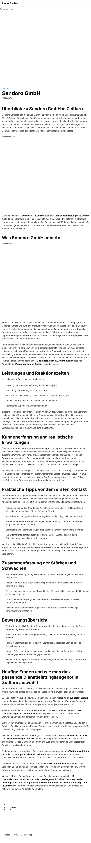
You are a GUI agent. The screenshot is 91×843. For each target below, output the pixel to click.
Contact (7, 810)
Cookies (7, 805)
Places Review (10, 3)
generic (5, 89)
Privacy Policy (10, 807)
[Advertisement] (45, 46)
